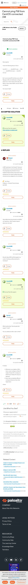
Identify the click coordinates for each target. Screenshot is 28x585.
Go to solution (13, 49)
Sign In (19, 2)
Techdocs (5, 549)
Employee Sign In (24, 2)
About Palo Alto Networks (10, 508)
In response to (16, 121)
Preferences (21, 582)
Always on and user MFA (9, 470)
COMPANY (6, 505)
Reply (12, 100)
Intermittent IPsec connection (10, 482)
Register (14, 2)
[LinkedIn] (16, 560)
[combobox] (7, 21)
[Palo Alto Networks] (14, 501)
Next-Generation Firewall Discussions (12, 483)
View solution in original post (10, 130)
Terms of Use (6, 524)
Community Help (7, 540)
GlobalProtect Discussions (10, 466)
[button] (5, 582)
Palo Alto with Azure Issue (10, 475)
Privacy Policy (16, 577)
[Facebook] (21, 560)
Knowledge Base (7, 546)
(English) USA (24, 5)
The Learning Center (9, 543)
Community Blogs (8, 537)
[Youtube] (11, 560)
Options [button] (21, 28)
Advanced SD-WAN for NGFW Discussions (13, 477)
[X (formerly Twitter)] (6, 560)
